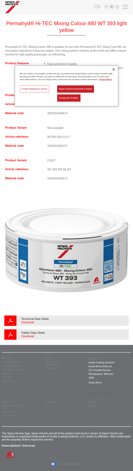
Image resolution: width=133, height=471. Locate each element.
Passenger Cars (10, 366)
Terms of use (28, 445)
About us (93, 402)
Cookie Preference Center (34, 89)
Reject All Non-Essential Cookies (75, 89)
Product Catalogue (12, 362)
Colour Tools (52, 368)
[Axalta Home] (12, 10)
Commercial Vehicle (12, 369)
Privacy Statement (11, 445)
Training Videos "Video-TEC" (14, 406)
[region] (66, 85)
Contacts (93, 358)
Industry (6, 373)
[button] (96, 7)
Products (6, 358)
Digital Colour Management (52, 363)
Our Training (8, 412)
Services (49, 402)
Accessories (8, 381)
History (92, 405)
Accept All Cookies (68, 98)
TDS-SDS (7, 377)
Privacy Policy (105, 79)
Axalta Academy (10, 415)
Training (6, 402)
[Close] (113, 69)
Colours (49, 358)
